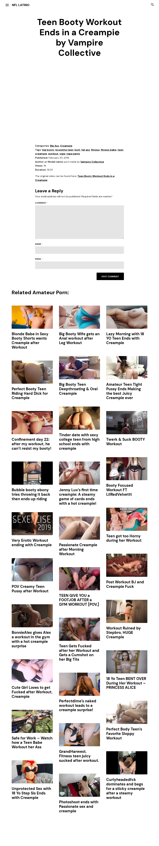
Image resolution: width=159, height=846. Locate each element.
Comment (41, 203)
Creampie (66, 145)
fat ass (85, 149)
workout (53, 153)
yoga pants (73, 153)
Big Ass (54, 145)
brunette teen (64, 149)
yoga (62, 153)
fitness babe (108, 149)
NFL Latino (21, 5)
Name (39, 244)
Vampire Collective (92, 161)
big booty (48, 149)
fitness (95, 149)
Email (39, 259)
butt (77, 149)
